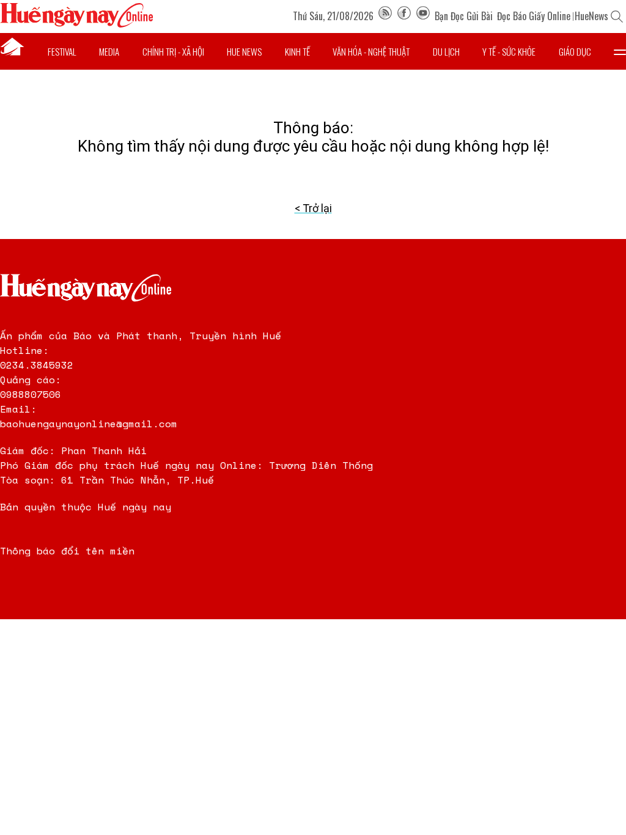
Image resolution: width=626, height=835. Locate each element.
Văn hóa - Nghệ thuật (371, 51)
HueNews (591, 16)
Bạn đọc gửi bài (464, 16)
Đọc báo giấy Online (533, 16)
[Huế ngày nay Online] (76, 24)
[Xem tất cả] (620, 51)
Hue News (244, 51)
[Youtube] (423, 16)
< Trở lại (313, 208)
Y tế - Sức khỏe (509, 51)
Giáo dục (575, 51)
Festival (62, 51)
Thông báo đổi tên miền (67, 550)
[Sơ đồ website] (385, 16)
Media (109, 51)
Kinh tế (297, 51)
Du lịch (446, 51)
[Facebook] (404, 16)
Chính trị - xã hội (173, 51)
